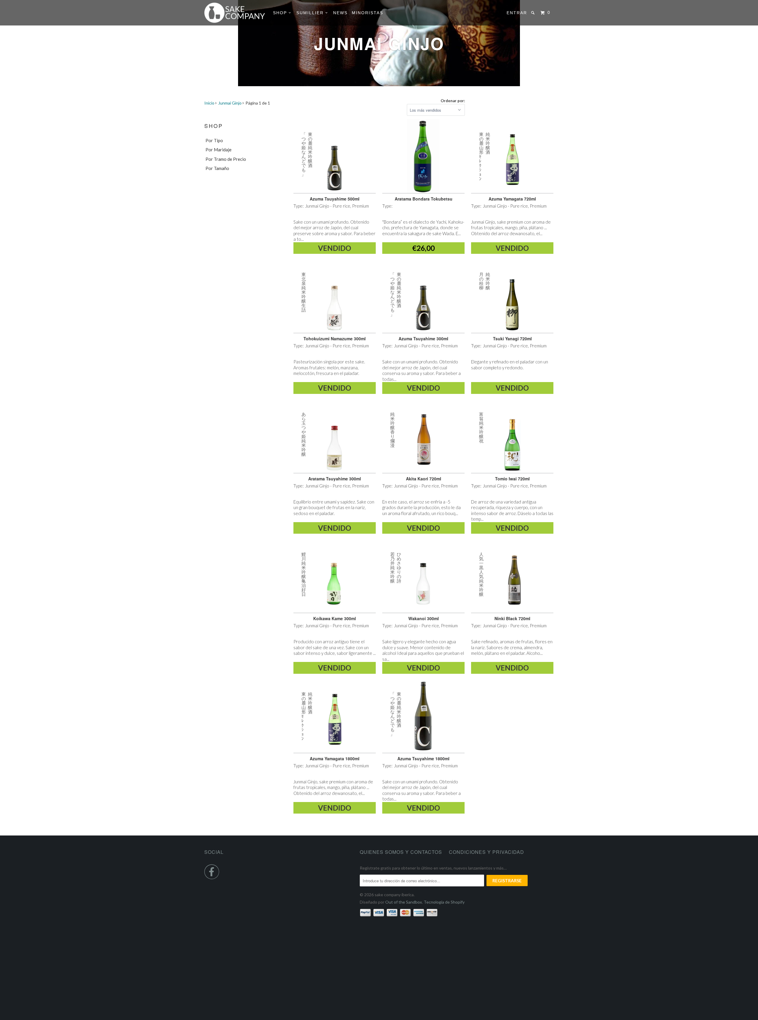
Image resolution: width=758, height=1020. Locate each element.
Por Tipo (214, 140)
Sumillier (310, 12)
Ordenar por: (453, 100)
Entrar (517, 12)
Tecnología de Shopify (444, 901)
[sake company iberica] (234, 12)
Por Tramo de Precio (225, 159)
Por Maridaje (218, 149)
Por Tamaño (217, 168)
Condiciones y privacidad (486, 852)
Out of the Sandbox (403, 901)
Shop (281, 12)
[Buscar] (533, 13)
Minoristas (367, 12)
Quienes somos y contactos (401, 852)
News (340, 12)
